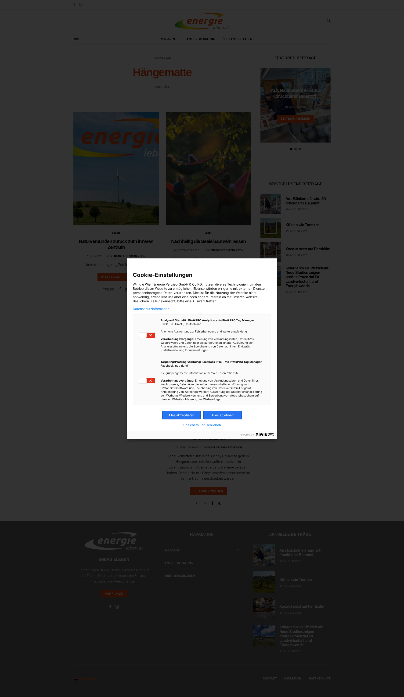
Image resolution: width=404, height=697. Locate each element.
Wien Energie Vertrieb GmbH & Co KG (173, 284)
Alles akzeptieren (181, 415)
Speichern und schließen (202, 425)
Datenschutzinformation (151, 309)
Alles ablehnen (223, 415)
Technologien (237, 284)
